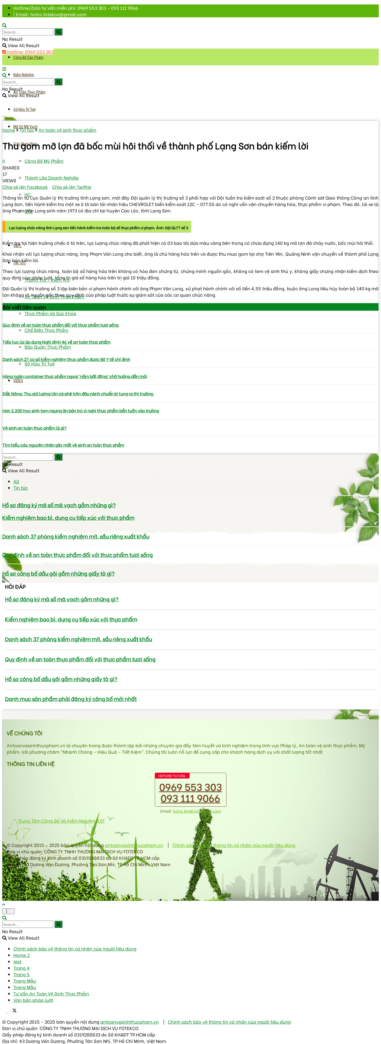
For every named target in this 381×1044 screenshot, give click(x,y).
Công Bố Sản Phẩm (28, 57)
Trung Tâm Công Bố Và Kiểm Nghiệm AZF (61, 820)
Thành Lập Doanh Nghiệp (52, 177)
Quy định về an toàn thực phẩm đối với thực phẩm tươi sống (61, 325)
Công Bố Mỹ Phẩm (44, 160)
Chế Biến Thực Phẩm (46, 330)
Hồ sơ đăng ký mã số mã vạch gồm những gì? (59, 505)
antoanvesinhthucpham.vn (134, 845)
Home (9, 129)
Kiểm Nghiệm (23, 75)
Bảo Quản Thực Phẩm (48, 346)
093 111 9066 (190, 797)
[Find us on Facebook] (5, 1010)
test (17, 961)
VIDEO (18, 381)
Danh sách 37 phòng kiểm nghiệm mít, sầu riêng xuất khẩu (75, 536)
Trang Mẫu (24, 980)
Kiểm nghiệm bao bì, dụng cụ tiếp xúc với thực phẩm (68, 517)
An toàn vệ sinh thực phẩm (67, 129)
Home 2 (21, 955)
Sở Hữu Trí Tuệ (24, 109)
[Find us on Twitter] (12, 1010)
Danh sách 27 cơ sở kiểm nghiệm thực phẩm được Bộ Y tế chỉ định (66, 359)
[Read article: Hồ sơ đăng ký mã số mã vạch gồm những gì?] (190, 495)
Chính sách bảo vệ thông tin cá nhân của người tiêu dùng (233, 845)
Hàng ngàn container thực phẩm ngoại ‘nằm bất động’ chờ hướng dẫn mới (75, 376)
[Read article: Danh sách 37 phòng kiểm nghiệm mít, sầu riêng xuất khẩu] (190, 526)
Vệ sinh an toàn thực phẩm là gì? (35, 428)
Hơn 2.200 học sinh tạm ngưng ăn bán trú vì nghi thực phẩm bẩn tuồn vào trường (81, 410)
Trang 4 (21, 967)
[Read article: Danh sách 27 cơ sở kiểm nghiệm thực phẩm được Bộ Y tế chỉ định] (190, 350)
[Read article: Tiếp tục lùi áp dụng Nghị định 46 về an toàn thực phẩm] (190, 333)
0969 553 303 (190, 786)
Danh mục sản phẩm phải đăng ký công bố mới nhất (71, 698)
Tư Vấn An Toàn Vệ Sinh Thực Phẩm (51, 993)
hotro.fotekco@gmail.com (196, 811)
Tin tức (27, 129)
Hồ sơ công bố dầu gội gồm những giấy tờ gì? (58, 573)
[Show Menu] (4, 68)
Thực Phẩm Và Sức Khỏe (50, 313)
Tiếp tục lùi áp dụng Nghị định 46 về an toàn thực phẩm (56, 342)
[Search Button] (58, 31)
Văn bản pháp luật (33, 1000)
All (16, 481)
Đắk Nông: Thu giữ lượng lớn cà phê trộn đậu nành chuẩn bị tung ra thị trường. (78, 393)
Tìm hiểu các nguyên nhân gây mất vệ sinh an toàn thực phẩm (63, 445)
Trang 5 (21, 974)
